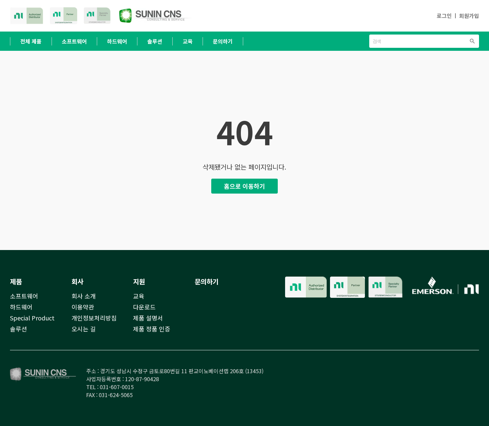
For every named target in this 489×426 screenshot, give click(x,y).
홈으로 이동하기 (244, 186)
